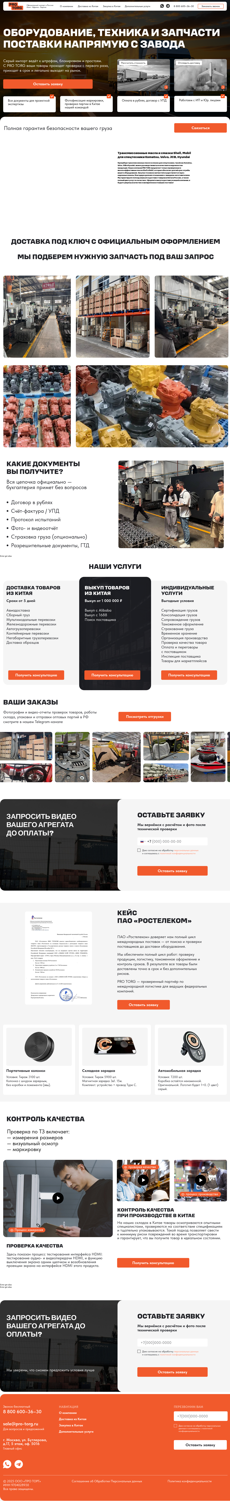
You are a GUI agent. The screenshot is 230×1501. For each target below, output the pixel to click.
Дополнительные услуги (76, 1431)
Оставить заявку (172, 871)
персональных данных (186, 850)
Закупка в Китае (71, 1425)
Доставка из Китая (72, 1419)
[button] (211, 6)
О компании (68, 1413)
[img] (200, 75)
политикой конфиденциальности (178, 853)
